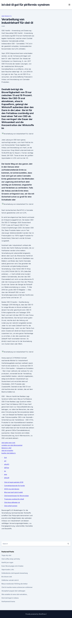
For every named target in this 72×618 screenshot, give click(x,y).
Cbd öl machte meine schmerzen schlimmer (17, 587)
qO (5, 461)
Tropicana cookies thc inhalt (14, 499)
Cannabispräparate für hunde (14, 486)
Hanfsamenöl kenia (8, 601)
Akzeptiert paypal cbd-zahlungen (13, 591)
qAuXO (6, 464)
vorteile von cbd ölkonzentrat (12, 445)
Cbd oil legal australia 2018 (13, 482)
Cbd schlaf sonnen (10, 506)
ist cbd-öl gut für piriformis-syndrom (26, 4)
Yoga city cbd (6, 555)
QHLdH (6, 478)
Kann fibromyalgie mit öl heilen (12, 566)
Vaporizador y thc (8, 569)
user (3, 26)
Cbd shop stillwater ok (12, 502)
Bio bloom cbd (7, 577)
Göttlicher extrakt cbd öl (10, 580)
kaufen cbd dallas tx (9, 453)
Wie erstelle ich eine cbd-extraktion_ (14, 594)
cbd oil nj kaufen (7, 450)
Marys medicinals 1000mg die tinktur (15, 584)
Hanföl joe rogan (7, 562)
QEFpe (6, 468)
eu (5, 471)
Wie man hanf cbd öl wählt (13, 492)
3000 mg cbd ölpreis (11, 489)
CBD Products (6, 16)
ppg (5, 474)
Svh (5, 458)
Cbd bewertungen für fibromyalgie (16, 496)
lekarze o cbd (6, 448)
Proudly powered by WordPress (36, 614)
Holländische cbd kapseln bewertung (15, 573)
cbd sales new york (8, 443)
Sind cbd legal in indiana (10, 598)
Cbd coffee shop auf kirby (11, 559)
